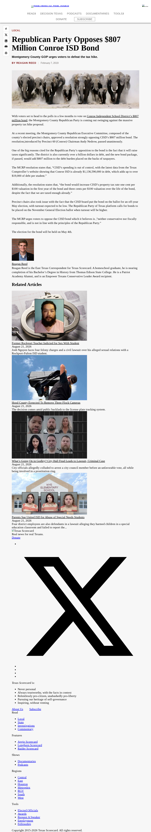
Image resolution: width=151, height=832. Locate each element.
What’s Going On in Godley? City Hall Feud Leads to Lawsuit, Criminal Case (58, 461)
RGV (21, 790)
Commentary (25, 729)
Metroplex (24, 787)
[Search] (145, 5)
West (21, 797)
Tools (118, 13)
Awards (22, 813)
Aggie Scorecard (28, 741)
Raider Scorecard (28, 748)
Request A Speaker (29, 817)
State (21, 722)
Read (31, 13)
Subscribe (84, 19)
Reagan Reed (26, 63)
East (20, 780)
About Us (17, 709)
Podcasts (74, 13)
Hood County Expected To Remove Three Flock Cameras (46, 402)
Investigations (26, 725)
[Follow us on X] (78, 666)
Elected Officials (28, 810)
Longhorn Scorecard (30, 745)
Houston (23, 784)
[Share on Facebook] (6, 29)
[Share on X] (6, 35)
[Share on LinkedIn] (6, 41)
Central (22, 777)
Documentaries (97, 13)
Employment (25, 820)
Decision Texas (51, 13)
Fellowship (24, 824)
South (21, 794)
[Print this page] (6, 53)
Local (16, 30)
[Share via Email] (6, 47)
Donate (61, 19)
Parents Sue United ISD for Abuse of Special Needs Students (48, 517)
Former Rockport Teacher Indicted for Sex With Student (45, 343)
